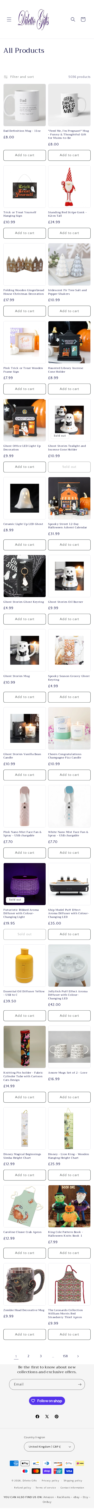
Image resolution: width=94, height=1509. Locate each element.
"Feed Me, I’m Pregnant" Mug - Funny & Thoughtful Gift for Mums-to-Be (68, 134)
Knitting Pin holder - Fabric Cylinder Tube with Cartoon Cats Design (23, 1076)
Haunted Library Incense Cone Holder (65, 370)
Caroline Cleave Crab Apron (22, 1232)
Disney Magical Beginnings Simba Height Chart (22, 1156)
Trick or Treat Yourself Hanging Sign (20, 214)
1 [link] (16, 1356)
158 (65, 1356)
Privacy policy (50, 1480)
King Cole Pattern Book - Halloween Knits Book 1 (65, 1234)
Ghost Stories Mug (16, 676)
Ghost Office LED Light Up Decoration (22, 447)
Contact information (72, 1487)
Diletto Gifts (30, 1480)
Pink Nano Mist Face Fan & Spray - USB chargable (22, 833)
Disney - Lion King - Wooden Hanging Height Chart (68, 1156)
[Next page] (78, 1356)
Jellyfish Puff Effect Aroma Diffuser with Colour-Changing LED (67, 995)
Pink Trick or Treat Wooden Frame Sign (23, 370)
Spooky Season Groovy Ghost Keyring (69, 678)
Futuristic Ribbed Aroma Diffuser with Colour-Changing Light (21, 913)
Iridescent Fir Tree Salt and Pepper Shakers (67, 292)
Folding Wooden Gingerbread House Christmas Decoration (23, 292)
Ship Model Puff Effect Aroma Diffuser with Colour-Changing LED (68, 913)
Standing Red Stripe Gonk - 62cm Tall (67, 214)
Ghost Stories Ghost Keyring (23, 602)
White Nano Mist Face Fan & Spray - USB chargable (68, 833)
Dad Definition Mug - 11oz (22, 131)
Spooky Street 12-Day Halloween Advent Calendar (67, 525)
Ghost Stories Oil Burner (65, 602)
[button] (9, 19)
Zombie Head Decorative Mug (23, 1310)
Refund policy (22, 1487)
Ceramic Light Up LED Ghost (23, 524)
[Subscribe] (80, 1384)
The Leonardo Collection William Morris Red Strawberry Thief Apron (65, 1314)
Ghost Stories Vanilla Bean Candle (22, 756)
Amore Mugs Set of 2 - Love (67, 1073)
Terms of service (46, 1487)
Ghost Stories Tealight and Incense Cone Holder (67, 447)
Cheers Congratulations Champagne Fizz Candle (64, 756)
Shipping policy (73, 1480)
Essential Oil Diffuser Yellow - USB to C (23, 993)
